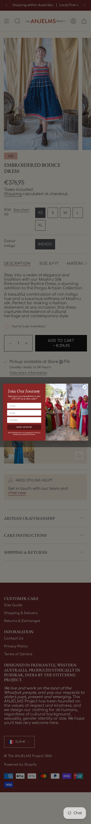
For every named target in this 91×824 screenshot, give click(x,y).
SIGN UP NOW (24, 427)
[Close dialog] (84, 387)
